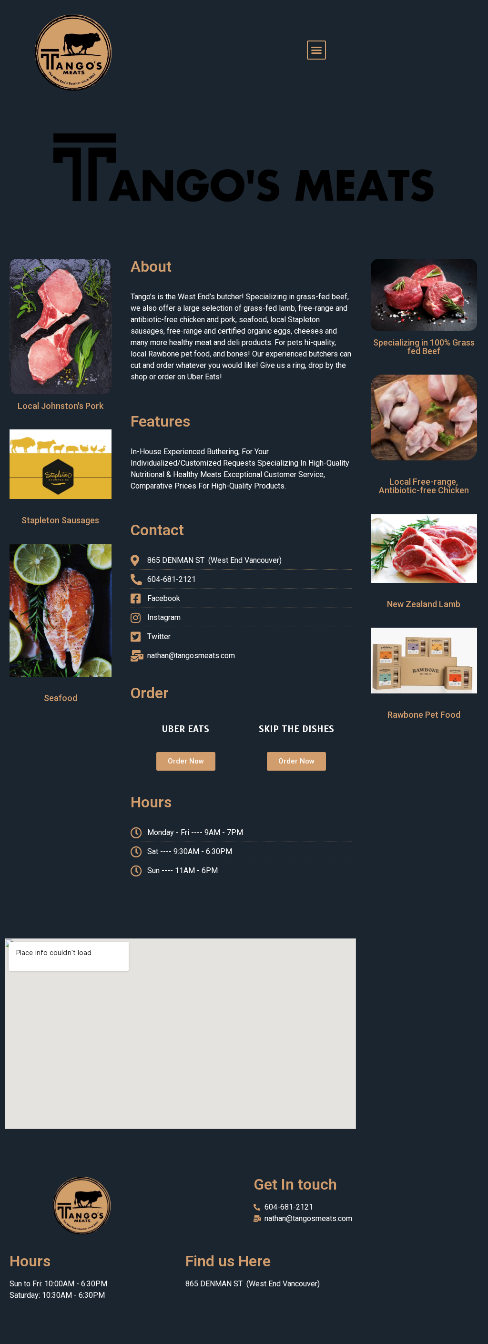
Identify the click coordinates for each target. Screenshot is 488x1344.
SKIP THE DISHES (296, 729)
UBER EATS (185, 729)
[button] (316, 50)
